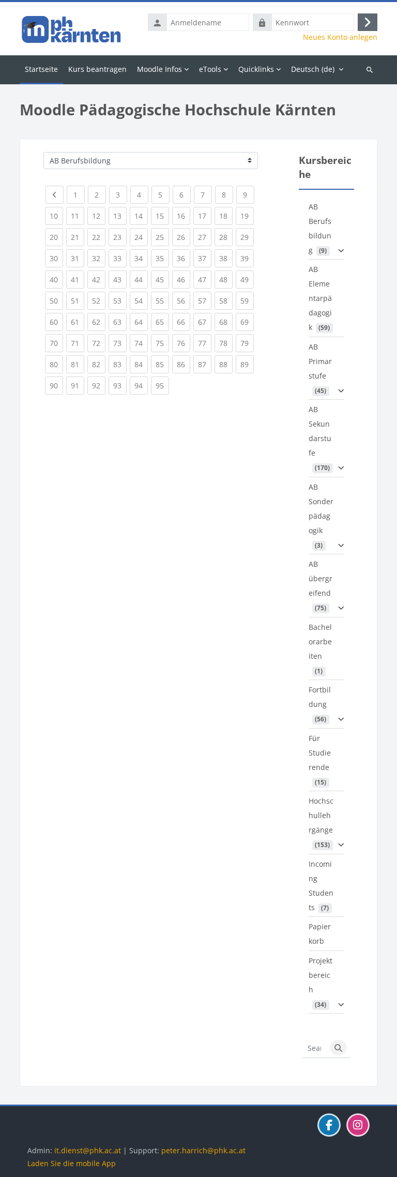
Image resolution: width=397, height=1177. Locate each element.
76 (183, 343)
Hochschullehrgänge (321, 815)
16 (183, 215)
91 (77, 385)
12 (98, 215)
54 (141, 300)
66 (183, 321)
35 (162, 258)
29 (247, 237)
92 (98, 385)
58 (226, 300)
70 (56, 343)
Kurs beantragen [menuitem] (97, 69)
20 (56, 237)
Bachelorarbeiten (320, 641)
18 (226, 215)
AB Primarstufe (320, 361)
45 (162, 279)
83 (120, 364)
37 (204, 258)
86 (183, 364)
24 (141, 237)
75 (162, 343)
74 (141, 343)
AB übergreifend (320, 578)
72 (98, 343)
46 (183, 279)
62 (98, 321)
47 (204, 279)
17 (204, 215)
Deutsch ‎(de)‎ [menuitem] (312, 69)
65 (162, 321)
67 (204, 321)
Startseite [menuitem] (41, 69)
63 (120, 321)
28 (226, 237)
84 (141, 364)
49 (247, 279)
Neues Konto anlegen (340, 37)
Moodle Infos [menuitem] (159, 69)
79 (247, 343)
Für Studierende (320, 752)
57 (204, 300)
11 (77, 215)
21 (77, 237)
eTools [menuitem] (210, 69)
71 (77, 343)
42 (98, 279)
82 (98, 364)
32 (98, 258)
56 (183, 300)
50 (56, 300)
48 (226, 279)
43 (120, 279)
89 (247, 364)
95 (162, 385)
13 (120, 215)
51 (77, 300)
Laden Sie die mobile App (71, 1163)
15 (162, 215)
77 (204, 343)
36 (183, 258)
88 (226, 364)
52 (98, 300)
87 (204, 364)
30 (56, 258)
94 (141, 385)
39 (247, 258)
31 (77, 258)
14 (141, 215)
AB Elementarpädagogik (320, 298)
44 (141, 279)
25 (162, 237)
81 (77, 364)
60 (56, 321)
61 (77, 321)
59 (247, 300)
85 (162, 364)
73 (120, 343)
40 (56, 279)
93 (120, 385)
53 (120, 300)
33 (120, 258)
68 (226, 321)
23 (120, 237)
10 (56, 215)
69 (247, 321)
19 (247, 215)
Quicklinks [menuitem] (256, 69)
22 (98, 237)
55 (162, 300)
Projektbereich (320, 975)
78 (226, 343)
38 (226, 258)
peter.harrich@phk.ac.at (203, 1150)
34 (141, 258)
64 (141, 321)
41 (77, 279)
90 (56, 385)
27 (204, 237)
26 (183, 237)
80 (56, 364)
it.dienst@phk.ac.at (87, 1150)
